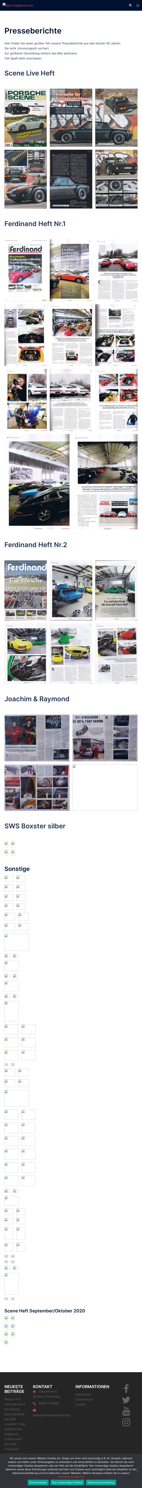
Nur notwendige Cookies (67, 1482)
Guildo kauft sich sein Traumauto (13, 1444)
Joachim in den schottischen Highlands (15, 1429)
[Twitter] (126, 1402)
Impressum (83, 1394)
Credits (80, 1404)
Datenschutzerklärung (70, 1476)
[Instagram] (126, 1424)
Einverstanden (38, 1482)
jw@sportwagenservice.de (51, 1415)
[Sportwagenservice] (18, 5)
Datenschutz (84, 1399)
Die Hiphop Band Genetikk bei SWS (14, 1414)
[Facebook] (126, 1391)
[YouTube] (126, 1413)
